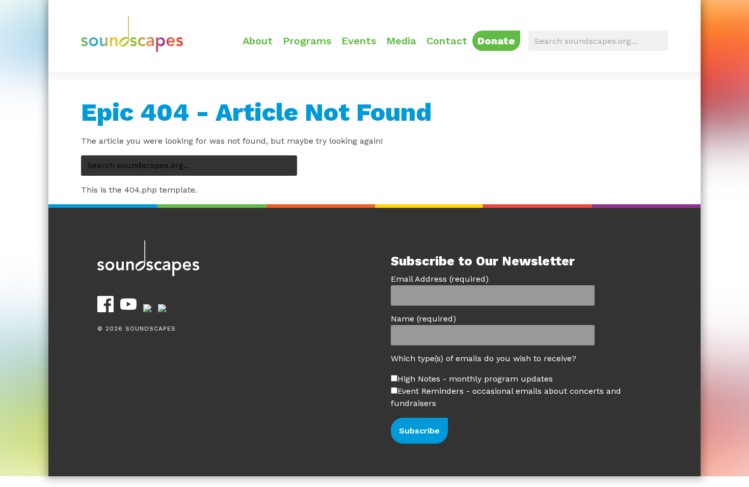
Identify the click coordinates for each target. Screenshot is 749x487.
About (258, 41)
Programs (307, 41)
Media (401, 41)
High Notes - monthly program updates (475, 379)
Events (358, 41)
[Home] (132, 49)
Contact (446, 41)
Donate (496, 41)
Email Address (440, 279)
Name (423, 318)
